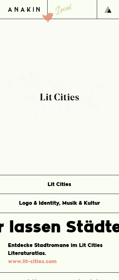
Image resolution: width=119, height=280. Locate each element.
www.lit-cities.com (32, 261)
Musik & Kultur (81, 203)
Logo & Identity (39, 203)
